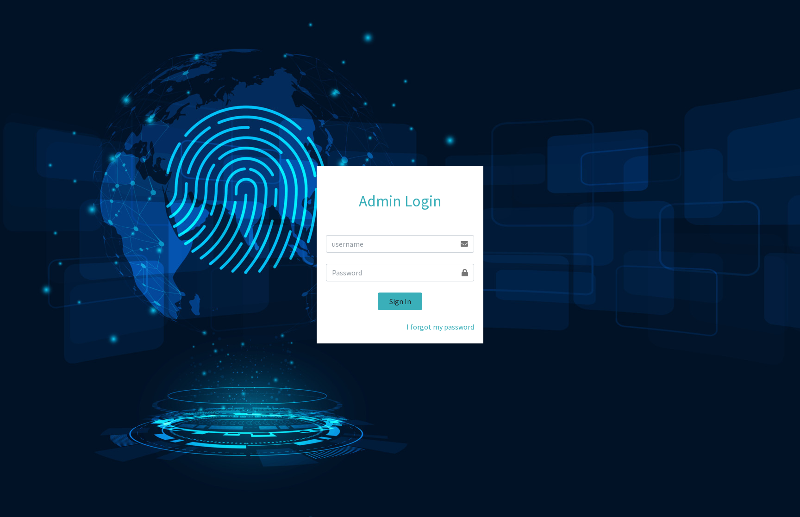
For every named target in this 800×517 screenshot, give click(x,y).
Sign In (400, 301)
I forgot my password (440, 326)
